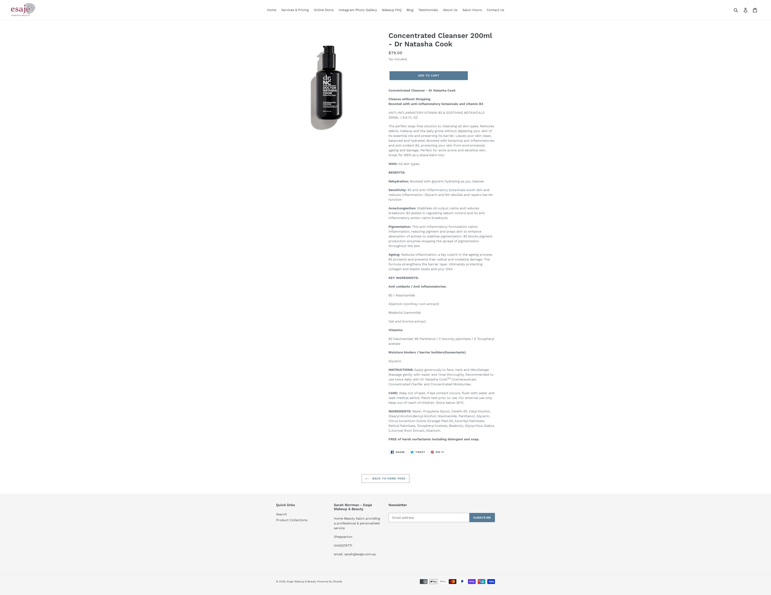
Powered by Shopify (329, 581)
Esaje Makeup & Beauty (301, 581)
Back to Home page (388, 478)
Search (281, 514)
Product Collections (291, 520)
